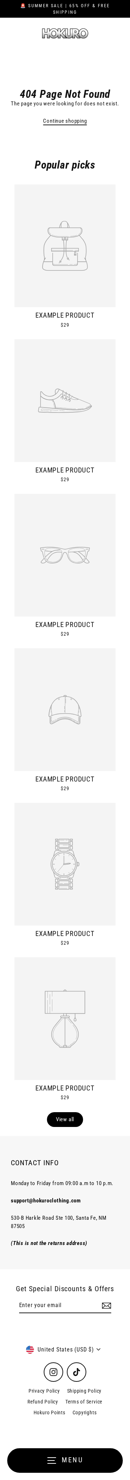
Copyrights (85, 1412)
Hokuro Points (49, 1412)
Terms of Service (84, 1402)
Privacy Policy (44, 1391)
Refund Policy (42, 1402)
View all (65, 1119)
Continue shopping (65, 121)
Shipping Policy (84, 1391)
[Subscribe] (105, 1305)
